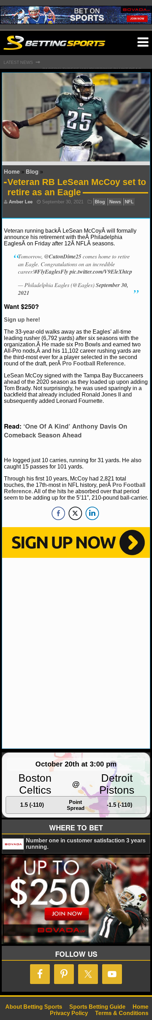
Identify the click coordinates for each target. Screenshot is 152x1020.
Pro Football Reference (93, 363)
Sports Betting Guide (97, 1007)
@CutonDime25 (62, 256)
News (115, 201)
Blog (32, 172)
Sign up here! (22, 320)
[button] (143, 42)
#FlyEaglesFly (51, 271)
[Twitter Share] (75, 513)
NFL (129, 201)
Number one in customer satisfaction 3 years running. (86, 843)
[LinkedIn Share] (92, 513)
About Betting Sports (33, 1007)
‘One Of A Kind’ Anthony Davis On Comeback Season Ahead (65, 431)
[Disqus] (76, 652)
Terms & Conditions (121, 1013)
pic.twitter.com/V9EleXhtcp (101, 271)
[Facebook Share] (58, 513)
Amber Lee (21, 201)
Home (12, 172)
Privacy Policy (69, 1013)
